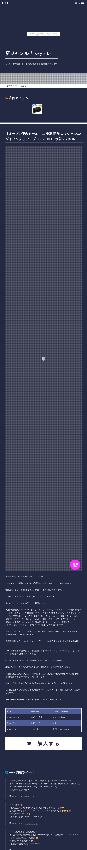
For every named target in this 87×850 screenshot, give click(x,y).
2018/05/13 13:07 (29, 796)
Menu (77, 3)
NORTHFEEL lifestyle (61, 729)
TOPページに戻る (17, 85)
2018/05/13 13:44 (31, 823)
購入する (46, 743)
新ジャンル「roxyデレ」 (30, 53)
